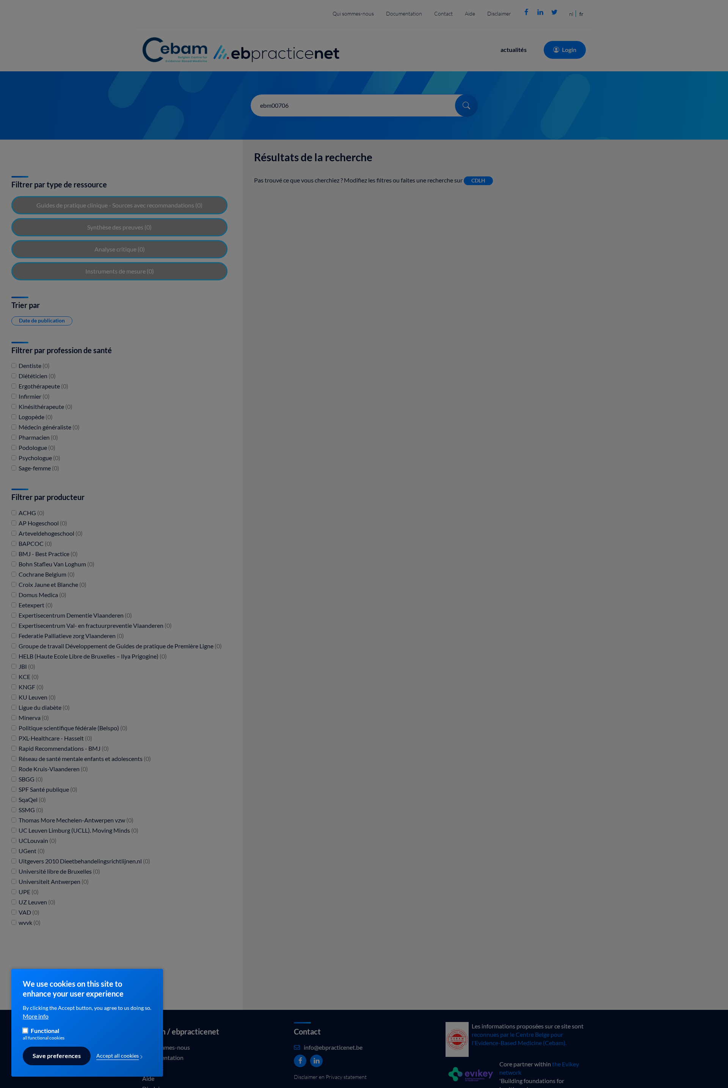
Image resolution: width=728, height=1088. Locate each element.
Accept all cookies (117, 1056)
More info (36, 1016)
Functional (45, 1030)
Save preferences (57, 1056)
